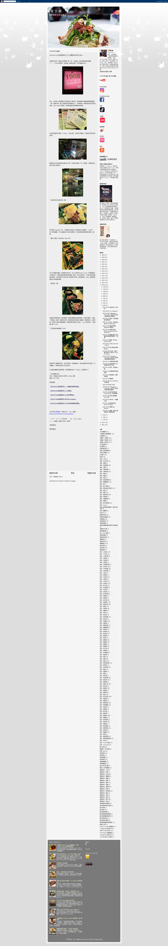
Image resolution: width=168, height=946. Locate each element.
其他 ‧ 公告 (103, 459)
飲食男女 (102, 755)
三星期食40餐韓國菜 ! (106, 433)
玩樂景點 (102, 519)
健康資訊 (102, 539)
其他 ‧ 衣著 (103, 467)
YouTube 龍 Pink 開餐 (106, 837)
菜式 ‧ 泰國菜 (103, 646)
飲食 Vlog (102, 751)
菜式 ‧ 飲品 (103, 694)
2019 (103, 271)
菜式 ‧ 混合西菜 (104, 667)
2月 (104, 417)
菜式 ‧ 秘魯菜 (103, 654)
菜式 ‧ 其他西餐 (104, 617)
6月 (104, 300)
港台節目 (102, 547)
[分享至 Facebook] (79, 419)
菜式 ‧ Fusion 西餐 (105, 742)
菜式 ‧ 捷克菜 (103, 665)
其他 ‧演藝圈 (103, 510)
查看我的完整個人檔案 (106, 71)
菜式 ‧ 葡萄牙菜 (104, 703)
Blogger (97, 939)
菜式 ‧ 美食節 (103, 635)
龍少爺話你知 (103, 818)
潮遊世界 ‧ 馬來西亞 (105, 791)
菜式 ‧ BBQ (103, 740)
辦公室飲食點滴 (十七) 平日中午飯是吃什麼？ (69, 854)
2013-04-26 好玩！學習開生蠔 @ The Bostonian (110, 323)
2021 (103, 266)
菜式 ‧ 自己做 (103, 600)
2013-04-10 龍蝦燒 (108, 378)
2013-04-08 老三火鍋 (108, 384)
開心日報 (102, 747)
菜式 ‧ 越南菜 (103, 688)
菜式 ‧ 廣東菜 (103, 715)
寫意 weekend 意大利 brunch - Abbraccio (68, 909)
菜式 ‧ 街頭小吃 (104, 684)
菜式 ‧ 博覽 (103, 673)
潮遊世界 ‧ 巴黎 (104, 772)
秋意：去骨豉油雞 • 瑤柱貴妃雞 (65, 872)
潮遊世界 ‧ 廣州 (104, 797)
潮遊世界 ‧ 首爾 (104, 780)
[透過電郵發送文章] (71, 418)
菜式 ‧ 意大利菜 (104, 696)
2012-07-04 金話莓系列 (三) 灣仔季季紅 (62, 395)
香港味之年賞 (103, 528)
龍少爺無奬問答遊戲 (105, 814)
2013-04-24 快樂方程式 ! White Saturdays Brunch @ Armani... (110, 331)
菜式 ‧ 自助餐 (103, 602)
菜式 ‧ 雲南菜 (103, 690)
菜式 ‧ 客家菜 (103, 629)
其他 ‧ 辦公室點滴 (104, 503)
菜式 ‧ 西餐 (103, 606)
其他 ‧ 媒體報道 (104, 482)
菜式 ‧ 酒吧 (103, 659)
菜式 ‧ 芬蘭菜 (103, 623)
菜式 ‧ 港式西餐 (104, 677)
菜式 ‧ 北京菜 (103, 577)
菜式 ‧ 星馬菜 (103, 631)
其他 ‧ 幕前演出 (104, 494)
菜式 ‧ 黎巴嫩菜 (104, 726)
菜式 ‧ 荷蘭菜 (103, 671)
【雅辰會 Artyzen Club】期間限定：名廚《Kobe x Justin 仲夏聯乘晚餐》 (68, 845)
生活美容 (102, 446)
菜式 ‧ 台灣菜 (103, 583)
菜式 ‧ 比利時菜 (104, 570)
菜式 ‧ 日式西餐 (104, 568)
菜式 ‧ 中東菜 (103, 560)
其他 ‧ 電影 (103, 492)
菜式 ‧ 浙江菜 (103, 648)
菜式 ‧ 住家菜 (103, 608)
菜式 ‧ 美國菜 (103, 640)
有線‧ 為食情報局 (104, 450)
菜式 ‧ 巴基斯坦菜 (104, 564)
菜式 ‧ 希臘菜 (103, 610)
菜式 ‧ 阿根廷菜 (104, 625)
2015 (103, 280)
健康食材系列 (103, 537)
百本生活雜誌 (103, 452)
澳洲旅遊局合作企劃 (105, 805)
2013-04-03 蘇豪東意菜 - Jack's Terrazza (109, 404)
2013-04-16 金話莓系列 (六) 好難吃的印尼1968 (110, 364)
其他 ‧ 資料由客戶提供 (106, 488)
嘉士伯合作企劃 (104, 765)
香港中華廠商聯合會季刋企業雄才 (109, 525)
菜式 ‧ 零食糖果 (104, 705)
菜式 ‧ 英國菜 (103, 642)
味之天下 (102, 512)
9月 (104, 294)
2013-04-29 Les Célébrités (110, 311)
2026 (103, 255)
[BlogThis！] (76, 419)
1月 (104, 419)
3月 (104, 415)
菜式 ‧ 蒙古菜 (103, 711)
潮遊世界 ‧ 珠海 (104, 789)
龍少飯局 (102, 809)
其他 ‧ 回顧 (103, 463)
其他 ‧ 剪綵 (103, 478)
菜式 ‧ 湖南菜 (103, 682)
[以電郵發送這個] (74, 419)
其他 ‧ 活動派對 (104, 471)
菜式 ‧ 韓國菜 (103, 732)
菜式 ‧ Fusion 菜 (104, 744)
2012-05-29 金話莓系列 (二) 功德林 (61, 390)
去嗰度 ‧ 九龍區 (104, 438)
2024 (103, 259)
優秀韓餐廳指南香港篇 (106, 822)
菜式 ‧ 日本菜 (103, 566)
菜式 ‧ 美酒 (103, 638)
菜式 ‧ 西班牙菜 (104, 604)
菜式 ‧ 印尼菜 (66, 421)
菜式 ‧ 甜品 (103, 669)
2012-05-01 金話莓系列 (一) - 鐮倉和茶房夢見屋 (64, 386)
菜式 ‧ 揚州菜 (103, 675)
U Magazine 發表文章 (106, 835)
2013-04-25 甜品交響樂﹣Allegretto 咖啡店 (110, 326)
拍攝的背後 (103, 515)
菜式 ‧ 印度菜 (103, 591)
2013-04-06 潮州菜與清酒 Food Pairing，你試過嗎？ (110, 392)
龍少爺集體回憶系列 (105, 816)
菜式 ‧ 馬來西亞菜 (104, 663)
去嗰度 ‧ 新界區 (104, 442)
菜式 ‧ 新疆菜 (103, 698)
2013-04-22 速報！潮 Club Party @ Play (110, 340)
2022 (103, 264)
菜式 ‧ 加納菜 (103, 575)
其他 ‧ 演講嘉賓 (104, 498)
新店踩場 (102, 759)
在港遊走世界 (103, 448)
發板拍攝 (102, 550)
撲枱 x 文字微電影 (105, 767)
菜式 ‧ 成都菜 (103, 596)
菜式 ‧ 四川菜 (103, 585)
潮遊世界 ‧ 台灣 (104, 774)
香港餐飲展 (103, 531)
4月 (104, 305)
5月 (104, 303)
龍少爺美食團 (103, 812)
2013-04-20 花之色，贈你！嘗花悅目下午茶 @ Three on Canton (110, 352)
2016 (103, 278)
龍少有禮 (102, 807)
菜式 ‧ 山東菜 (103, 558)
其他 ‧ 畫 (102, 484)
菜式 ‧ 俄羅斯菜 (104, 627)
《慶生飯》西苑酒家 (62, 863)
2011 (103, 424)
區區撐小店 (103, 541)
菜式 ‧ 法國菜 (103, 621)
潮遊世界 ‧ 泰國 (104, 784)
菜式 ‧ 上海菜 (103, 552)
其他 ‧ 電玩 (103, 490)
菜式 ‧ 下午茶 (103, 554)
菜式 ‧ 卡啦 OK (104, 581)
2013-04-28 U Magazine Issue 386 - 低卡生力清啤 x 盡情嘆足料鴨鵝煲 (110, 315)
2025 (103, 257)
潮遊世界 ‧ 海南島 (104, 786)
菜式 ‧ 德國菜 (103, 717)
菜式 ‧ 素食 (103, 656)
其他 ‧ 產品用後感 (104, 480)
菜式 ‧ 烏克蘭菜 (104, 652)
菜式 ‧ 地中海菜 (104, 594)
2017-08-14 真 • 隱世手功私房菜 (65, 900)
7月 (104, 298)
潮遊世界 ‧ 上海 (104, 770)
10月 (104, 291)
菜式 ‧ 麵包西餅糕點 (105, 738)
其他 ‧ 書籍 (103, 475)
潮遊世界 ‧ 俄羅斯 (104, 776)
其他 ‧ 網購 (103, 501)
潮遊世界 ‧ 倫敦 (104, 782)
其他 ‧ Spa (102, 505)
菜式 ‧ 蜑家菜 (103, 713)
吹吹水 (101, 456)
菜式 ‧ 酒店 (103, 661)
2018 (103, 273)
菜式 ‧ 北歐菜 (103, 579)
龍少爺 (111, 50)
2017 (103, 275)
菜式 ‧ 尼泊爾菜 (104, 587)
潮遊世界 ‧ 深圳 (104, 795)
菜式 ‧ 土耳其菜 (104, 556)
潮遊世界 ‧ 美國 (104, 778)
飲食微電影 (103, 757)
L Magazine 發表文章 (105, 828)
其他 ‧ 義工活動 (104, 486)
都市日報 (102, 545)
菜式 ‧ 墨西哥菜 (104, 728)
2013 (103, 285)
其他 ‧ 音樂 (103, 473)
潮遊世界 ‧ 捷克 (104, 793)
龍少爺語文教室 (104, 820)
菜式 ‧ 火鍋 (103, 573)
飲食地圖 (102, 753)
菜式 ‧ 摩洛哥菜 (104, 719)
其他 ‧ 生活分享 (104, 461)
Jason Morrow (86, 939)
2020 (103, 268)
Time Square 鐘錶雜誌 (106, 832)
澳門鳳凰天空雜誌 (105, 803)
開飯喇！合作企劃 (105, 749)
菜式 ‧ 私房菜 (103, 614)
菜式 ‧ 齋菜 (103, 734)
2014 (103, 282)
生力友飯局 (103, 444)
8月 (104, 296)
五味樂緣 (102, 436)
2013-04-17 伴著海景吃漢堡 (110, 361)
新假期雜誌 (103, 763)
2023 (103, 262)
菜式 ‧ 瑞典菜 (103, 700)
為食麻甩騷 (103, 523)
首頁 (72, 473)
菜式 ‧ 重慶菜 (103, 644)
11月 (104, 289)
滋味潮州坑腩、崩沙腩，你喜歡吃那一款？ (68, 891)
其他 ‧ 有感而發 (104, 465)
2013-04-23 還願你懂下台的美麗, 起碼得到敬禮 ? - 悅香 (110, 336)
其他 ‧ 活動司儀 (104, 469)
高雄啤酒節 (103, 535)
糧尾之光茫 (103, 824)
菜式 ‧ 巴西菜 (103, 562)
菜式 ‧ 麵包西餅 (104, 736)
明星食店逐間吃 (104, 517)
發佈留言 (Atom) (57, 476)
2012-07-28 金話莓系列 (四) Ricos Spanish (63, 399)
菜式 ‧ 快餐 (103, 612)
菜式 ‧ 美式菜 (103, 633)
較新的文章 (53, 473)
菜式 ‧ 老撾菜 (103, 598)
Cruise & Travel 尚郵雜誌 (106, 826)
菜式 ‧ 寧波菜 (103, 707)
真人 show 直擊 (104, 533)
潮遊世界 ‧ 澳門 (104, 799)
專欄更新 (102, 543)
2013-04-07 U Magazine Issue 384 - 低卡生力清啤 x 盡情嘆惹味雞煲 (110, 388)
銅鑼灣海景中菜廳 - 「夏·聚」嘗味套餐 (67, 928)
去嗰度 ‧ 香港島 (58, 421)
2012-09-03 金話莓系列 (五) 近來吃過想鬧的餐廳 (65, 403)
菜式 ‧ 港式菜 (103, 679)
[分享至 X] (77, 419)
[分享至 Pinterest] (81, 419)
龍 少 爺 (56, 11)
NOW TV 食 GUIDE (105, 830)
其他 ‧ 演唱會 (103, 496)
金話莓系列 (103, 521)
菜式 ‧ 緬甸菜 (103, 724)
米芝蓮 (101, 454)
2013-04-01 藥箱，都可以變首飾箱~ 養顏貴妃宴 (110, 411)
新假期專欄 (103, 761)
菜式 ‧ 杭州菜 (103, 619)
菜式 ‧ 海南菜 (103, 650)
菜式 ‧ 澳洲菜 (103, 730)
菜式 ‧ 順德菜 (103, 692)
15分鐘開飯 (103, 431)
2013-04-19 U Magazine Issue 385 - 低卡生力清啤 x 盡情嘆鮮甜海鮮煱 (110, 358)
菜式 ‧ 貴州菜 (103, 686)
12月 (104, 287)
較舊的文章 (92, 473)
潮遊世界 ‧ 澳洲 (104, 801)
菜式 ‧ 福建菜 (103, 709)
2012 (103, 422)
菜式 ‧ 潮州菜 (103, 721)
